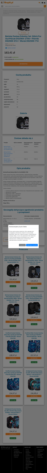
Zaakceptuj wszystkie (32, 245)
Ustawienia (22, 245)
